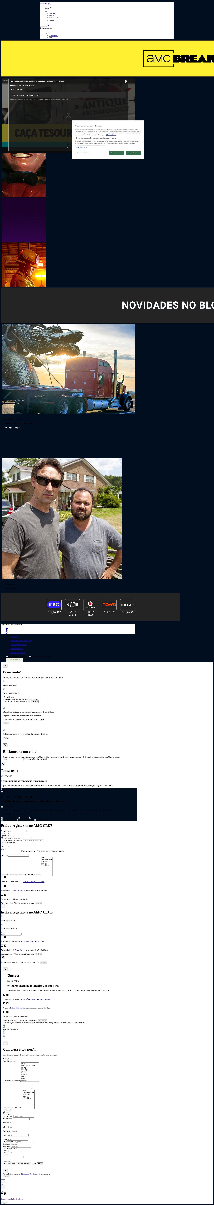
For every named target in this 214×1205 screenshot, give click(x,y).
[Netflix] (30, 1063)
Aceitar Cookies (133, 153)
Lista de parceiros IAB (81, 147)
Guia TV (52, 14)
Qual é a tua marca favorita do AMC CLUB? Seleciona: (20, 875)
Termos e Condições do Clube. (33, 882)
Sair (50, 38)
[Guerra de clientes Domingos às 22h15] (23, 220)
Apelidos (4, 836)
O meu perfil (53, 36)
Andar (5, 1135)
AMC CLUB (54, 18)
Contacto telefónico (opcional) (11, 840)
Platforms (4, 855)
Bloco (5, 1127)
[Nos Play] (30, 1081)
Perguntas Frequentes (17, 653)
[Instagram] (6, 631)
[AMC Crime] (46, 865)
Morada (5, 1119)
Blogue (51, 16)
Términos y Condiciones (29, 1174)
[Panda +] (30, 1075)
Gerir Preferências (82, 153)
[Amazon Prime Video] (30, 1065)
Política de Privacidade (18, 645)
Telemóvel (6, 1146)
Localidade (7, 1114)
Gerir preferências (14, 660)
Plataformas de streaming (12, 1081)
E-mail (6, 697)
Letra (5, 1139)
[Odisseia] (46, 863)
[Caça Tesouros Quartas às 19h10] (23, 175)
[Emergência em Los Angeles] (23, 264)
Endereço (6, 1144)
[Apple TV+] (30, 1071)
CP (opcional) (6, 838)
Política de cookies (17, 649)
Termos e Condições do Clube (21, 641)
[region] (108, 139)
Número (6, 1123)
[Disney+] (30, 1067)
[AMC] (46, 858)
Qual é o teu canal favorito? (12, 1108)
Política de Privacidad (18, 1008)
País (4, 1110)
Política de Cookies (111, 135)
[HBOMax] (30, 1069)
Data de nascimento (8, 843)
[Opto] (30, 1079)
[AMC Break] (46, 861)
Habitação (6, 1131)
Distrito (5, 1112)
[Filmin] (30, 1073)
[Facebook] (7, 629)
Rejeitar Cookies (116, 153)
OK (68, 147)
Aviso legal (14, 637)
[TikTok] (6, 633)
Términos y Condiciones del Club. (38, 999)
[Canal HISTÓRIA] (46, 859)
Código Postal (8, 1116)
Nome (3, 833)
